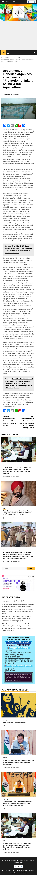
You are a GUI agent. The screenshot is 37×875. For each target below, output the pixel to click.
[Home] (4, 53)
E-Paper (22, 860)
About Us (5, 860)
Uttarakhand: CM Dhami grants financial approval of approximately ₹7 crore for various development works (18, 611)
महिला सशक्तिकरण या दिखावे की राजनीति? (13, 601)
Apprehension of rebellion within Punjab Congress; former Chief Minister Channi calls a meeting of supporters (17, 513)
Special (4, 67)
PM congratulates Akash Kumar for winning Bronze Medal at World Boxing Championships (26, 422)
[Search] (34, 53)
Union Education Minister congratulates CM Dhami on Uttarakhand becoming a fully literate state (18, 762)
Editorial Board (14, 860)
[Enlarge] (32, 638)
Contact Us (30, 860)
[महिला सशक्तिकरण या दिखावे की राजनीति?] (18, 705)
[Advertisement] (18, 35)
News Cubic (16, 94)
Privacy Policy (18, 863)
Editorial (5, 720)
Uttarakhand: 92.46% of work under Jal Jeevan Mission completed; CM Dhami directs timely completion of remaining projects (16, 619)
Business (5, 799)
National (5, 757)
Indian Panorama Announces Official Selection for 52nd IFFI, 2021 (9, 421)
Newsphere (13, 873)
